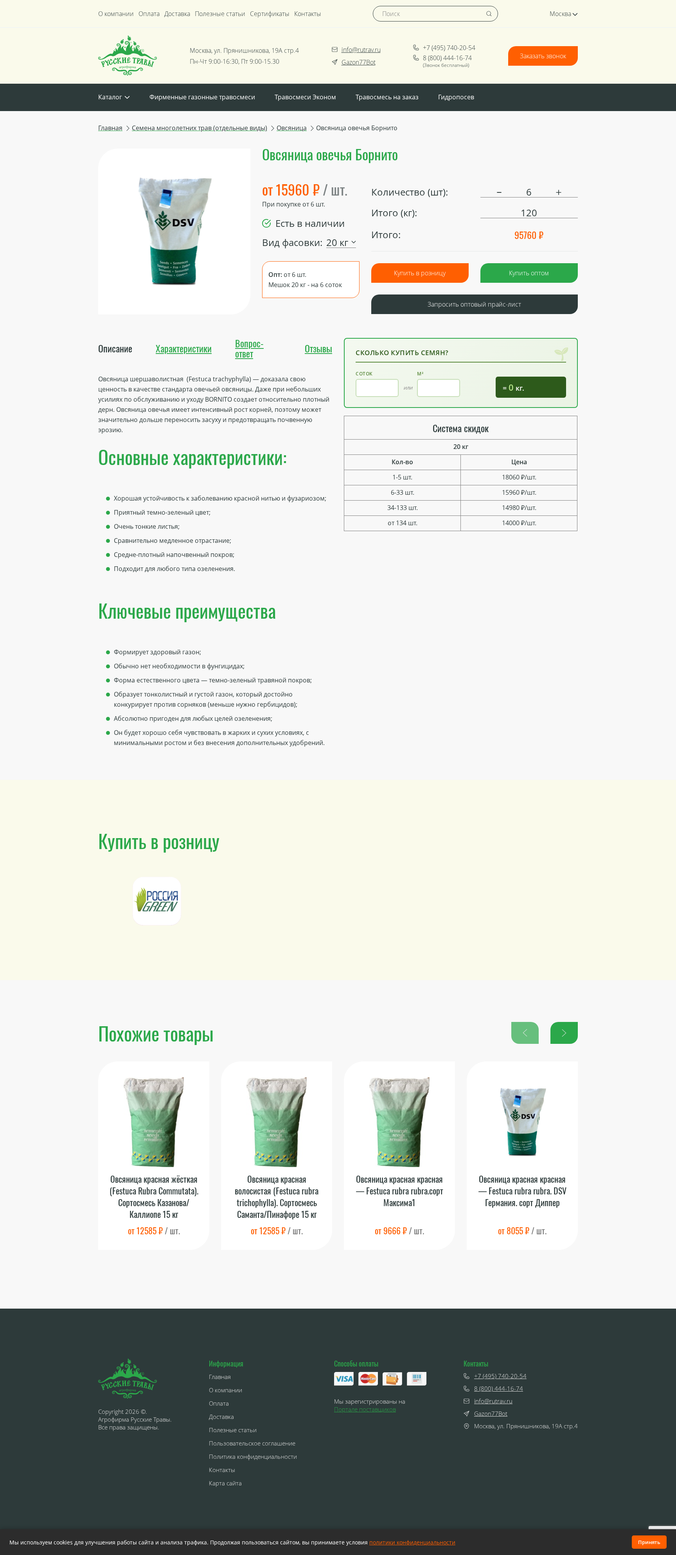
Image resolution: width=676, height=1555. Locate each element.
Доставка (177, 13)
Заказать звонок (543, 56)
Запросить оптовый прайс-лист (474, 304)
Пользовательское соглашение (252, 1443)
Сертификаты (269, 13)
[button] (564, 1033)
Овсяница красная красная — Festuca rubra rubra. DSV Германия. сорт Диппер (522, 1190)
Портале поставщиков (365, 1409)
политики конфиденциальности (412, 1542)
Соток (364, 373)
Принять (649, 1542)
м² (420, 373)
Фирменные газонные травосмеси (202, 97)
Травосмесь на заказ (387, 97)
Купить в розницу (420, 273)
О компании (116, 13)
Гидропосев (456, 97)
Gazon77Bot (359, 62)
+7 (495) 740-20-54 (449, 47)
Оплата (149, 13)
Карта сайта (225, 1483)
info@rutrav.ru (361, 49)
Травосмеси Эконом (305, 97)
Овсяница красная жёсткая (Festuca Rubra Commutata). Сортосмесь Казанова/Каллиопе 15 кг (154, 1196)
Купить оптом (529, 273)
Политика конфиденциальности (253, 1456)
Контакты (307, 13)
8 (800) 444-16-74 (447, 58)
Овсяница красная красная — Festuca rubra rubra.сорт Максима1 (399, 1190)
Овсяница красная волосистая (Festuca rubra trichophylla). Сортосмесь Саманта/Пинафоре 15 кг (276, 1196)
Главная (220, 1377)
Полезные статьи (220, 13)
